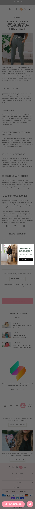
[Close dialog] (33, 245)
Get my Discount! (25, 259)
